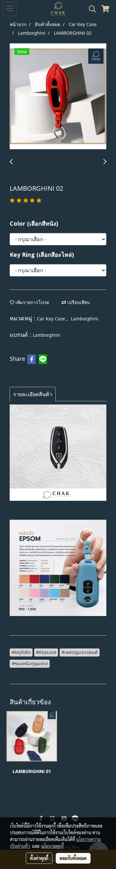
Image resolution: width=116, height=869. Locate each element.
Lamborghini (84, 319)
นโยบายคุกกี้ (52, 846)
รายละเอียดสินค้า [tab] (32, 394)
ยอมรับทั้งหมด (73, 858)
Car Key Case (51, 319)
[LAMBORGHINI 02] (58, 97)
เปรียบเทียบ (78, 302)
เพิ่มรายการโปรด (31, 302)
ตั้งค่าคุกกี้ (39, 858)
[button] (90, 9)
